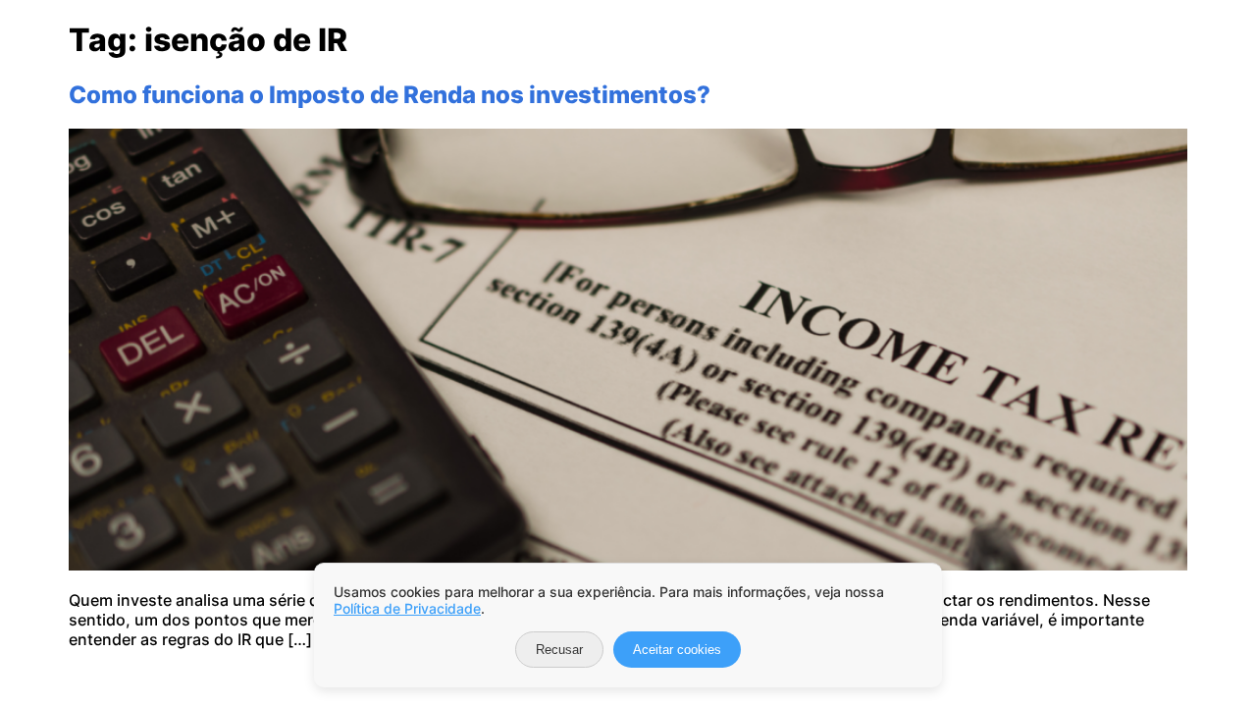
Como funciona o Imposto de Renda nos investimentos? (389, 95)
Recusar (559, 649)
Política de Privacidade (407, 608)
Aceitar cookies (677, 649)
